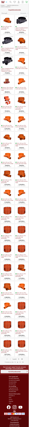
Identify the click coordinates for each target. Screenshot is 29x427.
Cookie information (14, 424)
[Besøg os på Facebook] (8, 407)
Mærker (11, 401)
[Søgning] (10, 2)
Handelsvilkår (12, 391)
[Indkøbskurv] (26, 2)
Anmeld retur (12, 384)
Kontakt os (12, 395)
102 (23, 362)
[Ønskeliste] (14, 2)
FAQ (10, 397)
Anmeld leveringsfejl (14, 380)
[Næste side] (18, 359)
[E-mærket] (6, 2)
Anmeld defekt (13, 382)
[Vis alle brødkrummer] (12, 7)
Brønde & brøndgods (12, 5)
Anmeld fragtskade (14, 378)
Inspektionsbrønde (6, 6)
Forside (3, 5)
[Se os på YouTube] (20, 407)
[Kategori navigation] (22, 2)
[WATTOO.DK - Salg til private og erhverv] (3, 2)
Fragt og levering (13, 388)
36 (17, 362)
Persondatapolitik (14, 422)
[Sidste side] (22, 359)
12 (15, 362)
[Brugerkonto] (18, 2)
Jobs (10, 403)
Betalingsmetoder (13, 389)
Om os (10, 399)
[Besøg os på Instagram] (14, 407)
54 (20, 362)
